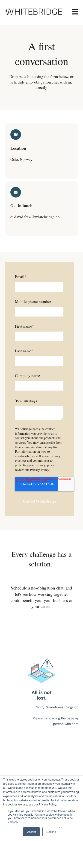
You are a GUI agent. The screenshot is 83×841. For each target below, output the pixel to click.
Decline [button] (51, 832)
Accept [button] (31, 832)
